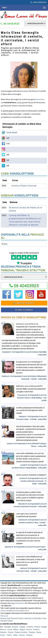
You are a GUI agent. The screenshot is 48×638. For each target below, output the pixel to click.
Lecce (9, 629)
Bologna (7, 627)
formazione (39, 99)
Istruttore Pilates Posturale (23, 186)
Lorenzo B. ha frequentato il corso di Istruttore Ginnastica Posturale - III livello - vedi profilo (32, 481)
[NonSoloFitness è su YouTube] (41, 297)
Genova (3, 629)
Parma (10, 632)
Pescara (32, 632)
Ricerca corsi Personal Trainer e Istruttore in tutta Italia (21, 618)
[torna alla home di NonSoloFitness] (24, 18)
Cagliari (22, 627)
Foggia (44, 627)
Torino (2, 635)
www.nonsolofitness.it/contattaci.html (15, 611)
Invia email (12, 132)
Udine (15, 635)
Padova (36, 629)
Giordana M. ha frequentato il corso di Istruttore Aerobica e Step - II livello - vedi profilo (32, 522)
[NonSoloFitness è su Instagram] (29, 297)
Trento (9, 635)
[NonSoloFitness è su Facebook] (6, 297)
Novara (29, 629)
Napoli (22, 629)
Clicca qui (4, 616)
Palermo (3, 632)
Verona (22, 635)
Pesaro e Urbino (21, 632)
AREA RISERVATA (40, 2)
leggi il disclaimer (17, 603)
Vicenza (29, 635)
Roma (4, 244)
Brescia (15, 627)
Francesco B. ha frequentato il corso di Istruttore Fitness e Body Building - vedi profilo (31, 398)
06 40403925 (26, 285)
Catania (30, 627)
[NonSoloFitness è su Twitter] (18, 297)
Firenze (37, 627)
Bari (1, 627)
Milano (16, 629)
